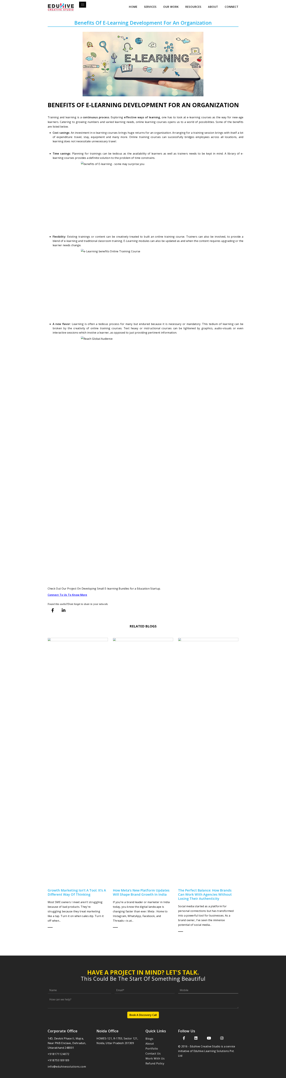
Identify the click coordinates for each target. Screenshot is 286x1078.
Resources (193, 7)
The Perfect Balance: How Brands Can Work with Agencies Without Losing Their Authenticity (205, 894)
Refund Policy (154, 1063)
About (213, 7)
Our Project (69, 588)
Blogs (149, 1038)
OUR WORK (171, 7)
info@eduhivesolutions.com (67, 1066)
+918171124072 (58, 1054)
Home (133, 7)
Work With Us (155, 1058)
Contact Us (153, 1053)
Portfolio (151, 1048)
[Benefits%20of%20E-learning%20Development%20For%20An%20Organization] (53, 610)
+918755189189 (58, 1060)
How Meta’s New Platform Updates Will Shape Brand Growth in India (141, 892)
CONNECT (231, 7)
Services (150, 7)
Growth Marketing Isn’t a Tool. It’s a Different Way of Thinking (77, 892)
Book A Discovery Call (143, 1015)
